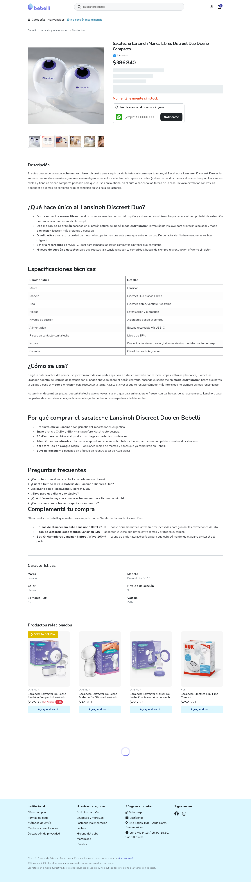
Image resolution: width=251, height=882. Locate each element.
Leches (81, 828)
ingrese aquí (125, 858)
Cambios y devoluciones (43, 828)
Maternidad (84, 839)
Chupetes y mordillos (90, 818)
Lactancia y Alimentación (54, 30)
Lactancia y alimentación (92, 823)
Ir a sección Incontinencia (86, 20)
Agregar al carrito (49, 709)
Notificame (171, 117)
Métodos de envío (39, 823)
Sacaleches (78, 30)
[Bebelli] (39, 6)
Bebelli (32, 30)
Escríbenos (137, 818)
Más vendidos (56, 20)
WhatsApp (136, 812)
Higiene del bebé (87, 834)
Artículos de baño (88, 812)
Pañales (82, 844)
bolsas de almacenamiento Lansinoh (191, 394)
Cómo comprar (37, 812)
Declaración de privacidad (44, 834)
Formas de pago (38, 818)
